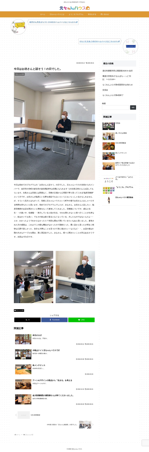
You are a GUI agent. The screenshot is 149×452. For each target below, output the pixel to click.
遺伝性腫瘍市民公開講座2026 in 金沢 (117, 71)
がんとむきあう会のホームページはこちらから (99, 41)
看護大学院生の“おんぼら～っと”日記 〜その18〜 (116, 77)
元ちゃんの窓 (20, 310)
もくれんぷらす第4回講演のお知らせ (117, 85)
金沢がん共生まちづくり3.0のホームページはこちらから (52, 22)
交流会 (105, 90)
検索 (104, 103)
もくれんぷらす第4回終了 (113, 95)
